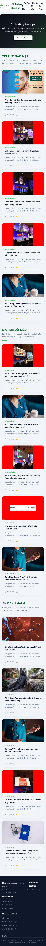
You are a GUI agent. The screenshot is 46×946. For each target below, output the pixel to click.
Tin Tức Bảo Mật (8, 901)
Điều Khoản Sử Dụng (9, 925)
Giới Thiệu (5, 918)
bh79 (4, 936)
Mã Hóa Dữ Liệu (8, 905)
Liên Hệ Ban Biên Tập (10, 929)
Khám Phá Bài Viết (23, 38)
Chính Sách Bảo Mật (9, 922)
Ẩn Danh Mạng (41, 6)
